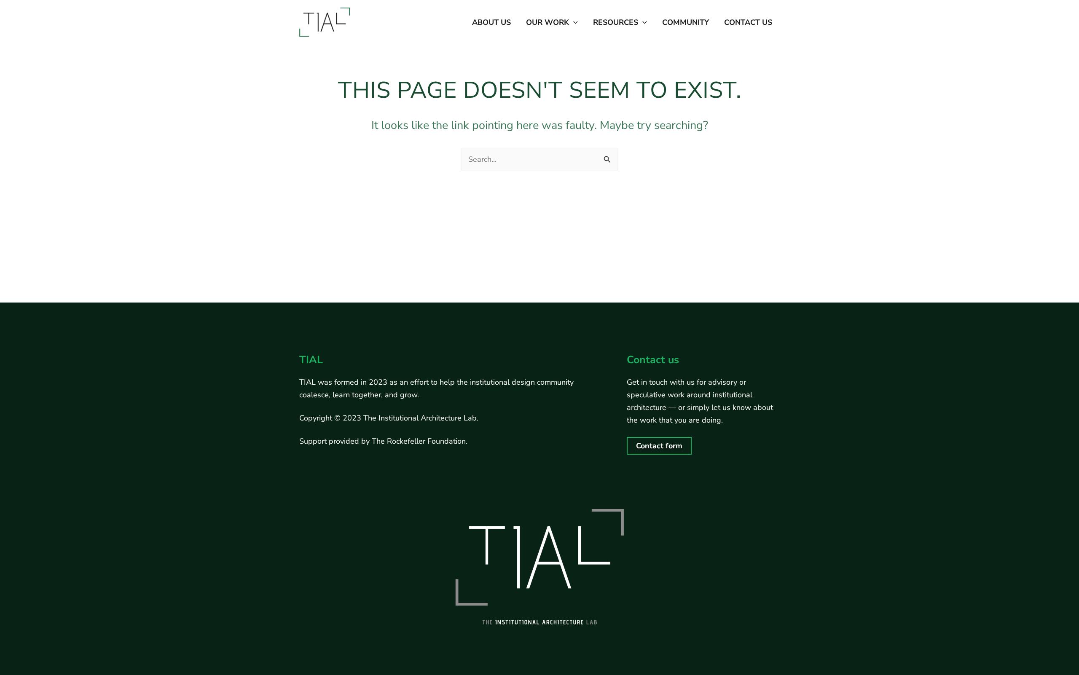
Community (685, 22)
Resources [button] (615, 22)
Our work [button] (547, 22)
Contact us (748, 22)
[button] (573, 22)
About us (491, 22)
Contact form (659, 446)
